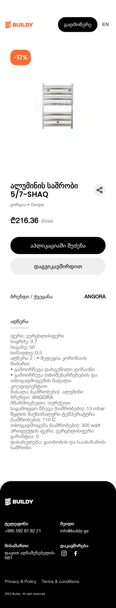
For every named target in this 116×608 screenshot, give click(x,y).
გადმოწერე (78, 24)
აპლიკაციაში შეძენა (58, 245)
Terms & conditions (60, 581)
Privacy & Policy (20, 581)
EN (105, 24)
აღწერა (19, 321)
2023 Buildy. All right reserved (25, 593)
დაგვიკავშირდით (58, 266)
